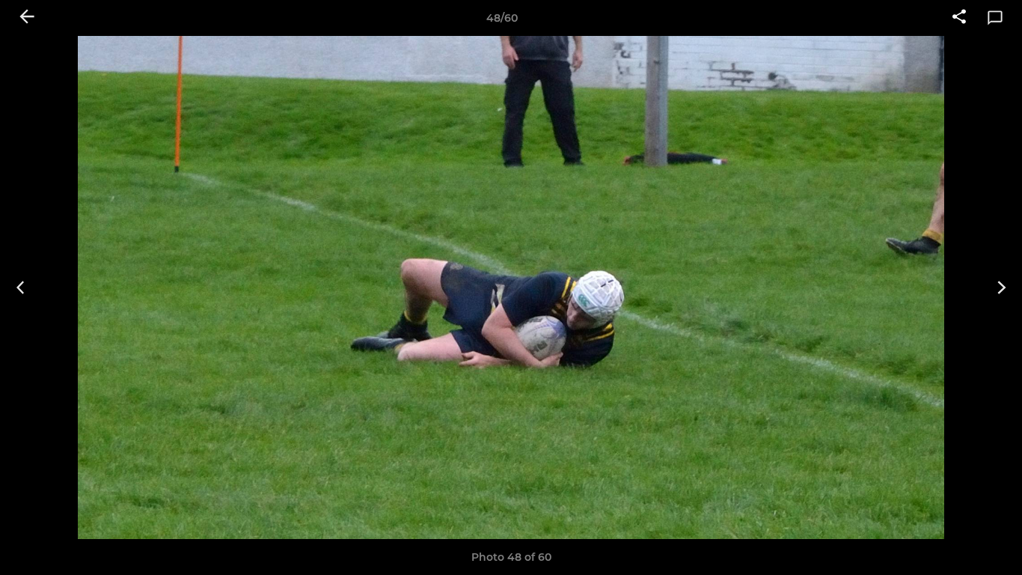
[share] (959, 17)
